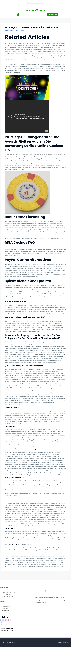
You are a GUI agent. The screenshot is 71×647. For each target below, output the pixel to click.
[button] (18, 14)
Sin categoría (8, 30)
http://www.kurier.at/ (16, 489)
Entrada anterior (7, 574)
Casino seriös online (25, 49)
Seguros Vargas (35, 10)
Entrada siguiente (64, 574)
